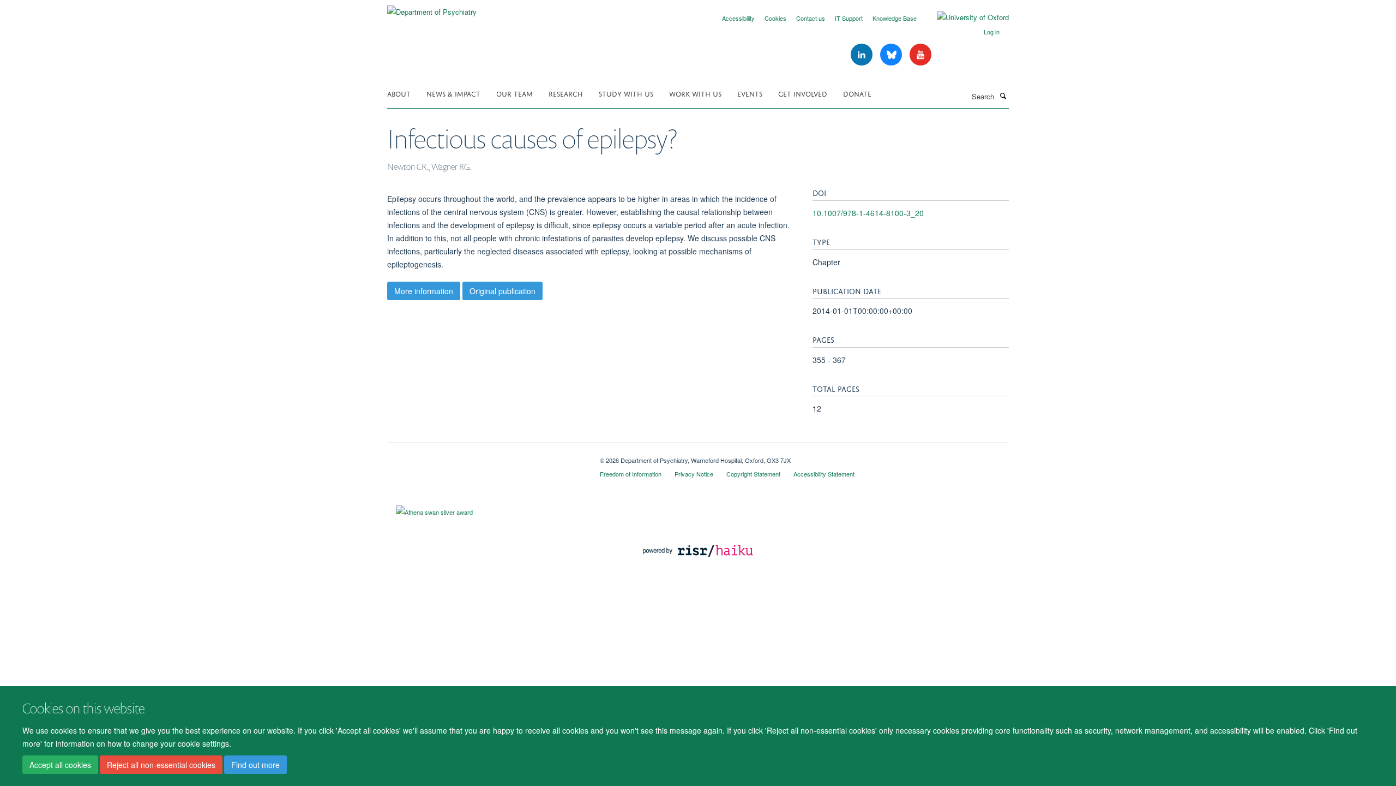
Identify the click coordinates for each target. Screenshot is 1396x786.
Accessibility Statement (824, 473)
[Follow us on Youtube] (920, 55)
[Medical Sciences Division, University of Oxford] (485, 456)
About (399, 93)
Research (566, 93)
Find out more (255, 764)
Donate (857, 93)
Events (749, 93)
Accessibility (738, 18)
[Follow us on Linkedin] (863, 55)
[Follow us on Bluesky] (892, 55)
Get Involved (802, 93)
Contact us (810, 18)
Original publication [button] (502, 290)
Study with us (626, 93)
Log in (992, 31)
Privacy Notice (694, 473)
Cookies (775, 18)
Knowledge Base (894, 18)
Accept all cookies (60, 764)
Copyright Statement (753, 473)
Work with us (695, 93)
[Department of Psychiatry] (432, 8)
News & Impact (453, 93)
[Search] (1003, 96)
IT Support (849, 18)
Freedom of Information (630, 473)
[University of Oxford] (964, 17)
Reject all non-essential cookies (161, 764)
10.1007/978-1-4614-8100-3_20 (868, 212)
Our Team (514, 93)
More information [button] (423, 290)
